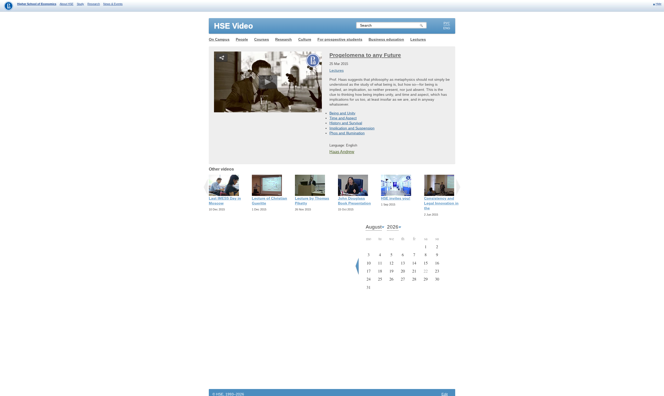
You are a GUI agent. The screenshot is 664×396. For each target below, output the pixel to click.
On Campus (219, 39)
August (374, 227)
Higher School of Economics (36, 3)
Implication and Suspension (352, 128)
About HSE (66, 3)
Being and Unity (342, 113)
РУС (447, 23)
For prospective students (339, 39)
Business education (386, 39)
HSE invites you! (395, 198)
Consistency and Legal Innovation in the (441, 203)
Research (93, 3)
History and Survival (345, 123)
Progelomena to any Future (365, 55)
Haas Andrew (341, 152)
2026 (392, 227)
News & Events (113, 3)
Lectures (418, 39)
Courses (261, 39)
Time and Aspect (343, 118)
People (242, 39)
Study (80, 3)
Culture (304, 39)
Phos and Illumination (347, 133)
